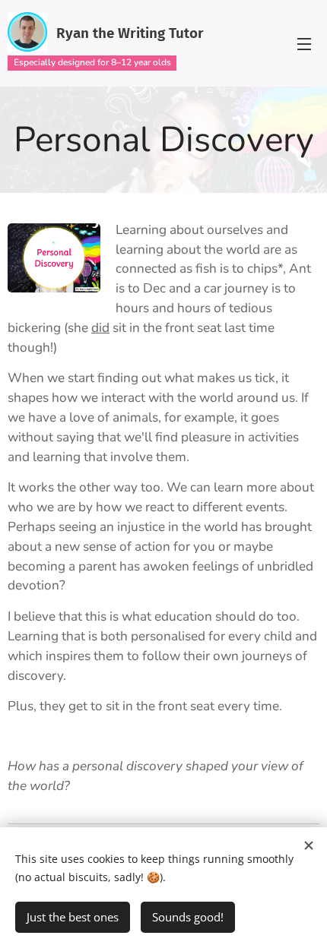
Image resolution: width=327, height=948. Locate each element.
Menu (304, 43)
